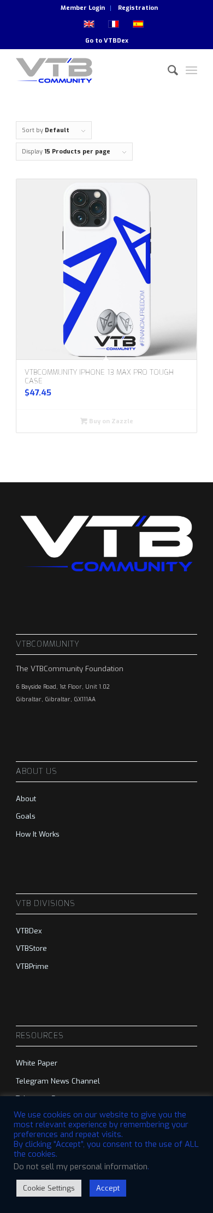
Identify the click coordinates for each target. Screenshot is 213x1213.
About (26, 798)
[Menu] (191, 70)
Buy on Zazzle (110, 421)
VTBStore (31, 948)
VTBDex (116, 41)
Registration (138, 8)
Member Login (83, 8)
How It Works (38, 834)
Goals (26, 816)
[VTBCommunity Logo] (88, 70)
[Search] (167, 70)
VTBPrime (32, 966)
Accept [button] (108, 1188)
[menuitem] (83, 8)
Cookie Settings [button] (49, 1188)
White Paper (36, 1063)
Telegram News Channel (58, 1081)
